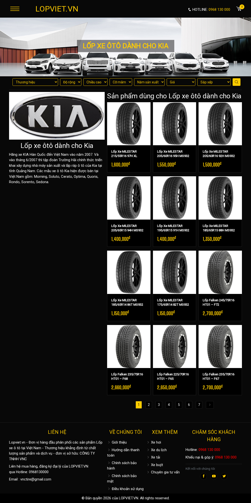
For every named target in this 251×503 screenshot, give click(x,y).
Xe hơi (155, 442)
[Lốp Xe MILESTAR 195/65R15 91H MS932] (174, 198)
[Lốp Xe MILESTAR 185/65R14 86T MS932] (129, 272)
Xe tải (155, 457)
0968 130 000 (209, 449)
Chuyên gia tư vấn (165, 472)
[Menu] (14, 9)
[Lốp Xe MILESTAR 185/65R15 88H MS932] (220, 198)
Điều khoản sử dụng (127, 489)
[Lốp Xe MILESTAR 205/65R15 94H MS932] (129, 198)
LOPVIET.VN (56, 8)
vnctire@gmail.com (35, 479)
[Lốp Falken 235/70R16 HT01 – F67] (220, 346)
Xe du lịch (158, 450)
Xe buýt (156, 465)
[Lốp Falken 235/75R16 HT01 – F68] (129, 346)
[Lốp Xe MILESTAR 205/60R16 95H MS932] (174, 123)
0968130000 (39, 472)
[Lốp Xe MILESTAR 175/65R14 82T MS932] (174, 272)
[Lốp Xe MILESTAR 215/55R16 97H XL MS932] (129, 123)
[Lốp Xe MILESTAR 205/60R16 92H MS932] (220, 123)
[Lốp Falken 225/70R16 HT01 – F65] (174, 346)
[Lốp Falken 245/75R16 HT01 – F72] (220, 272)
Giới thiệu (119, 442)
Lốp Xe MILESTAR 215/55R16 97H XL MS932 (124, 156)
